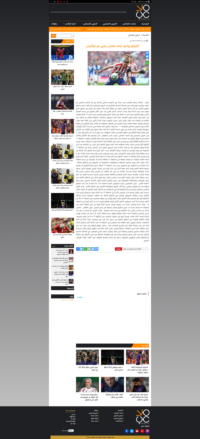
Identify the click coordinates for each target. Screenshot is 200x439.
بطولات (96, 410)
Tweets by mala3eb (67, 300)
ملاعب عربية (94, 421)
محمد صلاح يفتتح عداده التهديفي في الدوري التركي (86, 29)
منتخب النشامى (129, 23)
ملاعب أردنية (94, 416)
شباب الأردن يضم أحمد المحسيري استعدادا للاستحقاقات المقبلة (62, 252)
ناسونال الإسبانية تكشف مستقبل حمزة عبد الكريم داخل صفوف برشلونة (137, 370)
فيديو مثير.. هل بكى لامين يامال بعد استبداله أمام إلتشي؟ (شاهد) (138, 397)
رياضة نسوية (94, 418)
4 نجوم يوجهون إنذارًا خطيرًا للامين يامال (113, 368)
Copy (118, 249)
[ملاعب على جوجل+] (61, 1)
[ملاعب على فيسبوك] (52, 1)
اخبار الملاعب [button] (70, 23)
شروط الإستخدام (70, 421)
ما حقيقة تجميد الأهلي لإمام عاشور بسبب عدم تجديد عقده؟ (60, 282)
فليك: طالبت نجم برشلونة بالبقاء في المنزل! (114, 396)
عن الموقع (72, 417)
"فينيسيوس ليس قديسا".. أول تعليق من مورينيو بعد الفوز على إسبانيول (88, 397)
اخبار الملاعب (119, 421)
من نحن (73, 414)
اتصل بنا (73, 419)
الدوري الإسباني (90, 23)
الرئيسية (145, 23)
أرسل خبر (73, 423)
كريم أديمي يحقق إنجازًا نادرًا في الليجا (88, 368)
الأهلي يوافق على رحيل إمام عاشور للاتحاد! (60, 267)
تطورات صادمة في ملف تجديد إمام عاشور (62, 235)
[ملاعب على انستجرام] (64, 1)
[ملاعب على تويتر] (55, 1)
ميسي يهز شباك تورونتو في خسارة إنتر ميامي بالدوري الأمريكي (60, 260)
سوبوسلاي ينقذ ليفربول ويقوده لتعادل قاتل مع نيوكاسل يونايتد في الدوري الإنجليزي (146, 29)
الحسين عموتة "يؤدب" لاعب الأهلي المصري (62, 87)
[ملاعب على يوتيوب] (58, 1)
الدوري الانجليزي (110, 23)
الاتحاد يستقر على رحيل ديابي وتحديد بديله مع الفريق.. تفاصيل (62, 161)
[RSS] (67, 1)
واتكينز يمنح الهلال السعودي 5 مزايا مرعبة (62, 112)
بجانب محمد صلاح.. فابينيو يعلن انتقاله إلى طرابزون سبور (62, 63)
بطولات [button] (54, 23)
